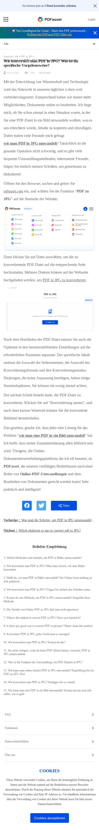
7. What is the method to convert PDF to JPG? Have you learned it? (42, 617)
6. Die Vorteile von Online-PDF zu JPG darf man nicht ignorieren (41, 609)
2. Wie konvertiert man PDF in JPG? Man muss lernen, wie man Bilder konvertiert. (44, 567)
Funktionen (11, 728)
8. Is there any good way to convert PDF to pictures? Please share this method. (48, 626)
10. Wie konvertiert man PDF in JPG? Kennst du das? (34, 642)
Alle (16, 56)
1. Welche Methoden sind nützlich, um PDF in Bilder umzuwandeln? (43, 558)
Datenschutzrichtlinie (17, 741)
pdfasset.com (13, 191)
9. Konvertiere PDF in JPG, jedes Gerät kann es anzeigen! (37, 634)
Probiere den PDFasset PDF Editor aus (49, 34)
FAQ (8, 714)
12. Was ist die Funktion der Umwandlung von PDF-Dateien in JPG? (43, 662)
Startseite (8, 56)
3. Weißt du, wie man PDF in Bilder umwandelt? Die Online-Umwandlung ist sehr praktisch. (48, 579)
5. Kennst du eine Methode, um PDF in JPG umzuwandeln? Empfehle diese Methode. (47, 599)
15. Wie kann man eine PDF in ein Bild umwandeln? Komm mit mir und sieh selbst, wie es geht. (47, 692)
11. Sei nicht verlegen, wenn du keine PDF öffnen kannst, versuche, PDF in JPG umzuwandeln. (47, 652)
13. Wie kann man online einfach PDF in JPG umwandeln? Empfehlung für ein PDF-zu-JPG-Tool (49, 672)
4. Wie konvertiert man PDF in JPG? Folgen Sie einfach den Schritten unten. (47, 589)
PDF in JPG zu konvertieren (64, 280)
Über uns (10, 755)
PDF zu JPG (26, 56)
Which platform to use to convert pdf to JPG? (50, 530)
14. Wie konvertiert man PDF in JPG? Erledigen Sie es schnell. (39, 682)
